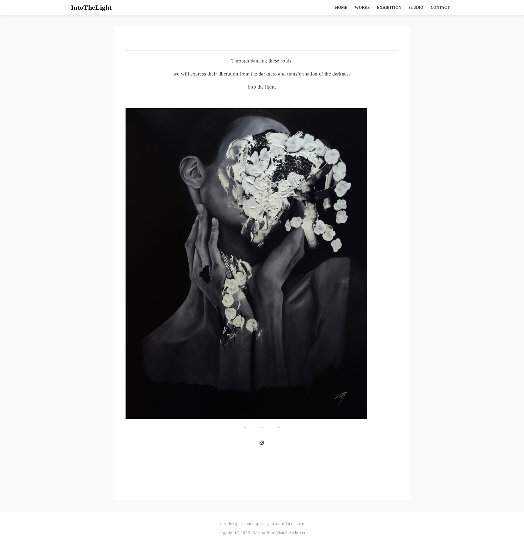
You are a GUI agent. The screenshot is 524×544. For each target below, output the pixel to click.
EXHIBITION (389, 7)
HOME (341, 7)
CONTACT (440, 7)
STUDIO (415, 7)
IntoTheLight (91, 7)
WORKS (362, 7)
